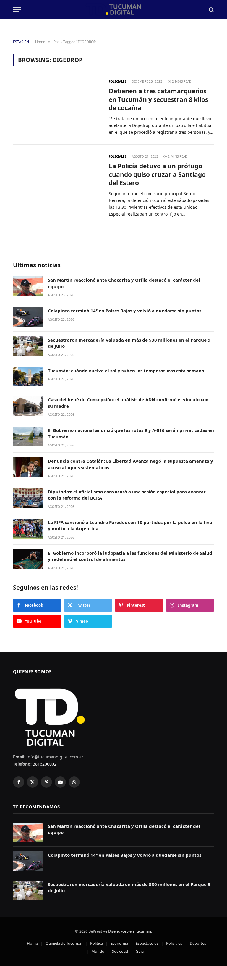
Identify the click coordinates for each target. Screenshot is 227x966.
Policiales (118, 81)
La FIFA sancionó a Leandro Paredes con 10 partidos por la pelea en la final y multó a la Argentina (131, 525)
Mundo (97, 951)
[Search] (211, 9)
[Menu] (17, 9)
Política (96, 943)
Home (32, 943)
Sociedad (120, 951)
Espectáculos (147, 943)
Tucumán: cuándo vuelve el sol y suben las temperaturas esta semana (126, 370)
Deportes (198, 943)
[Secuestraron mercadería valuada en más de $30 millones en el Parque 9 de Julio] (28, 346)
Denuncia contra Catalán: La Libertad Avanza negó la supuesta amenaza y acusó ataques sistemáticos (130, 464)
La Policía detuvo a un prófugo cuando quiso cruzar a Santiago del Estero (157, 174)
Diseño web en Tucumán (129, 931)
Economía (119, 943)
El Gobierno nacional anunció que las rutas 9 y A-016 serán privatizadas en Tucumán (131, 433)
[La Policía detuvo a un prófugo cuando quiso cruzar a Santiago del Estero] (57, 180)
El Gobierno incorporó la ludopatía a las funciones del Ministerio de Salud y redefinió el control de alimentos (130, 556)
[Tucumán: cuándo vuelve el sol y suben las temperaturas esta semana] (28, 377)
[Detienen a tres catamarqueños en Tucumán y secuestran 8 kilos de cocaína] (57, 105)
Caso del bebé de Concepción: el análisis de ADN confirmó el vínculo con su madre (128, 402)
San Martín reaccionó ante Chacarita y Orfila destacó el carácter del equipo (124, 283)
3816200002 (44, 764)
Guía (140, 951)
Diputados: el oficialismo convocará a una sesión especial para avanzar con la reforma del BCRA (127, 495)
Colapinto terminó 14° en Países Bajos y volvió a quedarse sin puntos (124, 311)
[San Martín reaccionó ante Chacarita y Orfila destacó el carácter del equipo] (28, 286)
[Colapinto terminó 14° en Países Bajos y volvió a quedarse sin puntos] (28, 317)
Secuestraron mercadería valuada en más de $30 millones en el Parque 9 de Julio (129, 343)
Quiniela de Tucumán (64, 943)
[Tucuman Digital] (113, 9)
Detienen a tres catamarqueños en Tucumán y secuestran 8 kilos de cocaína (158, 99)
